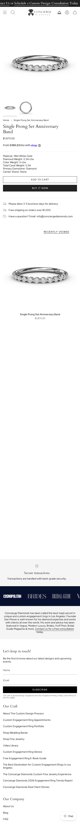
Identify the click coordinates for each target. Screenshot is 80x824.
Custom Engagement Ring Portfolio (23, 726)
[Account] (67, 12)
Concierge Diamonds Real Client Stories (26, 787)
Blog (5, 812)
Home (6, 120)
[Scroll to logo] (12, 596)
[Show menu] (5, 12)
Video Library (10, 745)
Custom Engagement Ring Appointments (27, 720)
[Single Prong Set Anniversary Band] (40, 274)
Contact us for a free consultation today (54, 630)
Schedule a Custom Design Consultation (41, 3)
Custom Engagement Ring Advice (22, 751)
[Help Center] (59, 12)
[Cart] (75, 12)
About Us (8, 806)
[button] (13, 12)
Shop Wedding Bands (15, 732)
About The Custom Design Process (23, 713)
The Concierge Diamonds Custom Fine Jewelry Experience (37, 774)
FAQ (5, 819)
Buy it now (40, 188)
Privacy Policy (57, 695)
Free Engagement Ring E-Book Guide (24, 758)
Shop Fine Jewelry (13, 739)
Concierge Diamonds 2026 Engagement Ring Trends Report (38, 780)
